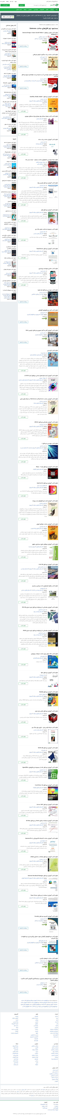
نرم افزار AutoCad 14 (38, 491)
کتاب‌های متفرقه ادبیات (6, 252)
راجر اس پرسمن (42, 292)
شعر (57, 1020)
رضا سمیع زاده (43, 424)
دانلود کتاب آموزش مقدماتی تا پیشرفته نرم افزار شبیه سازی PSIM (40, 630)
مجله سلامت (15, 1061)
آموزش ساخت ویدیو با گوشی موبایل (34, 276)
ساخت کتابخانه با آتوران (42, 848)
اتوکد (46, 576)
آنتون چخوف (7, 103)
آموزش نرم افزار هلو (38, 216)
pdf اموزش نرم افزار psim (34, 640)
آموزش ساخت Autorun (36, 108)
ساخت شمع (41, 362)
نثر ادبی (56, 1027)
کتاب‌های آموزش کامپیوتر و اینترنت (35, 448)
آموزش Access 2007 (28, 810)
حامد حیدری (43, 99)
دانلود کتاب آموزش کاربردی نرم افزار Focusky (46, 916)
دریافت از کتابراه (23, 46)
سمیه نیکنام (43, 961)
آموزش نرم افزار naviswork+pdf (35, 193)
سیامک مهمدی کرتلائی (41, 162)
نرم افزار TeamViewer (26, 255)
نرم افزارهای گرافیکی (36, 1004)
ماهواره (30, 733)
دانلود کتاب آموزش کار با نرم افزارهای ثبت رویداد (45, 501)
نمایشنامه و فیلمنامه (54, 1031)
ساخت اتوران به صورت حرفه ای (27, 532)
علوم (47, 9)
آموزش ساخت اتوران (38, 532)
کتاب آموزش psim (25, 640)
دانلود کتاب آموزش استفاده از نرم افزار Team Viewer (44, 895)
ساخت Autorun (39, 717)
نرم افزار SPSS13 (39, 430)
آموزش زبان (55, 1035)
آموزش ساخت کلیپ (26, 282)
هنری (37, 1062)
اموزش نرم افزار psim (32, 638)
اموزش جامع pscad (43, 619)
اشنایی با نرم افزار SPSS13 (37, 435)
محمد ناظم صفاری (42, 567)
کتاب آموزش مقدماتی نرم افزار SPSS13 (27, 430)
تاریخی (36, 1022)
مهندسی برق (42, 621)
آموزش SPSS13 (30, 432)
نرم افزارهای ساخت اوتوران (34, 106)
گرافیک (16, 1031)
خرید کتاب (45, 1108)
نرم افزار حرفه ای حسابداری (32, 554)
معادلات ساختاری (27, 866)
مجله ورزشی (15, 1055)
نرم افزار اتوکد (23, 574)
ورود (15, 1)
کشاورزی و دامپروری (34, 1037)
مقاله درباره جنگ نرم (34, 237)
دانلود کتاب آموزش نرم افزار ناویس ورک (47, 183)
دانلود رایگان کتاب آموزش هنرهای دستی (38, 360)
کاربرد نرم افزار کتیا (43, 391)
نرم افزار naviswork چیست (37, 191)
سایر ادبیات (55, 1037)
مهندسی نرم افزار (39, 294)
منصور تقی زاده (7, 75)
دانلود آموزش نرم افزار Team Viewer (26, 901)
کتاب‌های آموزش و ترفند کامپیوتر (36, 101)
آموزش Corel (35, 793)
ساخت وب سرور (36, 412)
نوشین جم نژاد (7, 194)
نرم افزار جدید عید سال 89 (35, 130)
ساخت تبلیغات (39, 662)
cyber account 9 (28, 552)
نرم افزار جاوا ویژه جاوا (28, 128)
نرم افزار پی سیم (43, 640)
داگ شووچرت (43, 588)
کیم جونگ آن (7, 262)
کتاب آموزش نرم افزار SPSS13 (40, 432)
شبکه (17, 1027)
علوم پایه (36, 1038)
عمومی (30, 9)
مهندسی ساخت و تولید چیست (29, 173)
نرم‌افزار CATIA (32, 389)
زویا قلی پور (7, 203)
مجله (25, 9)
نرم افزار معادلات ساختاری (37, 866)
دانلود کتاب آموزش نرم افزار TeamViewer (47, 249)
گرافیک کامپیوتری (39, 314)
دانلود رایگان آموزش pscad (38, 622)
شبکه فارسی (39, 733)
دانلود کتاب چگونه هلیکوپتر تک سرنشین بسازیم (45, 586)
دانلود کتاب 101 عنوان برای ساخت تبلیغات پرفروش (44, 654)
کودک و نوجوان (35, 1057)
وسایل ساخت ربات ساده (37, 147)
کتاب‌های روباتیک (7, 55)
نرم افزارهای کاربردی (31, 314)
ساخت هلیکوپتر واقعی (42, 599)
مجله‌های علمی (40, 164)
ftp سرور (40, 407)
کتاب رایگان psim (29, 644)
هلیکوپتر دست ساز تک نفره (41, 595)
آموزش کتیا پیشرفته (30, 387)
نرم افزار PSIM (39, 638)
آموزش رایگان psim (38, 644)
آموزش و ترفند (15, 1018)
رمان (57, 1018)
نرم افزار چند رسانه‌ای (39, 38)
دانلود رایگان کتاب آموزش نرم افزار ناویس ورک (33, 196)
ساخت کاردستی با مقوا (38, 364)
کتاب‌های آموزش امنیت (6, 118)
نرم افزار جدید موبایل (38, 131)
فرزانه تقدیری (7, 184)
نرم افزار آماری (22, 680)
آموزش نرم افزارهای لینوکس (25, 777)
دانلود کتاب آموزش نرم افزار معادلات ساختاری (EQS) (44, 857)
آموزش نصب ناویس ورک (27, 202)
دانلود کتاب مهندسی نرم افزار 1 (50, 443)
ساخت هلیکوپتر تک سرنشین (27, 594)
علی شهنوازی (43, 983)
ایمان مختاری (43, 446)
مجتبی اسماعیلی (42, 609)
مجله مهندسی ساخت (23, 171)
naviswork (29, 191)
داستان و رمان (55, 1072)
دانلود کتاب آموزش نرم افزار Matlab (48, 692)
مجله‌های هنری (33, 355)
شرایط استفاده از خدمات (53, 1110)
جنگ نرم (40, 237)
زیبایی (37, 1051)
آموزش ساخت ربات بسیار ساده (40, 151)
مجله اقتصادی (15, 1053)
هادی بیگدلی (7, 163)
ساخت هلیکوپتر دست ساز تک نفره (28, 597)
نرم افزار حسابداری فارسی (26, 218)
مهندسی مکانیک (54, 1053)
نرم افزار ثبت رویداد (29, 509)
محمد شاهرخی (43, 770)
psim (40, 646)
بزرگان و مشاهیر (35, 1046)
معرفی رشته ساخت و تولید (24, 167)
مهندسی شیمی (55, 1055)
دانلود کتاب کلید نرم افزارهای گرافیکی (48, 310)
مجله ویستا (43, 353)
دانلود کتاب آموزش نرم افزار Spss (49, 673)
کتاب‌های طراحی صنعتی (24, 380)
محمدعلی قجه (7, 282)
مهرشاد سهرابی (42, 378)
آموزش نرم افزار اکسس (29, 812)
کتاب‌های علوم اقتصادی (38, 658)
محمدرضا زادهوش (6, 214)
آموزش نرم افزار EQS (38, 864)
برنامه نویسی (15, 1022)
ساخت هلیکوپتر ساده (37, 594)
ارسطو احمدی (43, 841)
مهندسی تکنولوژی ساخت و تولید (32, 175)
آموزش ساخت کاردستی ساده (32, 362)
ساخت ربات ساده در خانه (36, 149)
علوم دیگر (36, 1040)
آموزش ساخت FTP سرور (33, 407)
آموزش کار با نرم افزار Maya (26, 475)
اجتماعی (36, 1027)
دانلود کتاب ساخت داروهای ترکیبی (49, 958)
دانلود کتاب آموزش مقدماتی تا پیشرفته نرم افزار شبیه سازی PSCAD (40, 607)
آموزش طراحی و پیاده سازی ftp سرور (36, 410)
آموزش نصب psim (23, 638)
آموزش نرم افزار (39, 578)
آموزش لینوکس (34, 777)
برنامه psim (44, 642)
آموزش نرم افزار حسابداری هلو (28, 216)
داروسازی (41, 962)
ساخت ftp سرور (43, 412)
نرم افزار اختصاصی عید (34, 124)
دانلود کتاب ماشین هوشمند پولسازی (48, 269)
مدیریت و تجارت (54, 1077)
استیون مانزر (43, 57)
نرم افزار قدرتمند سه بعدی (36, 473)
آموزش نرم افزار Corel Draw (36, 791)
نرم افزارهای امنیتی (53, 1006)
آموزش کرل (30, 793)
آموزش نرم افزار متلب (26, 757)
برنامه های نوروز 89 (25, 122)
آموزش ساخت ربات (27, 147)
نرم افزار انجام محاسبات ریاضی (36, 700)
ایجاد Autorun (32, 717)
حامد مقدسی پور (6, 117)
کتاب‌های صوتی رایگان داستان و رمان (6, 105)
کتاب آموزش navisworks (36, 194)
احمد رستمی (43, 142)
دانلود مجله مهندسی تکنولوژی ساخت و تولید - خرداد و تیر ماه (41, 160)
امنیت (17, 1020)
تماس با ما (2, 1)
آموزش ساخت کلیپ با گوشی (37, 278)
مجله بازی (16, 1049)
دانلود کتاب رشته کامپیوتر (39, 455)
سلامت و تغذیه (35, 1055)
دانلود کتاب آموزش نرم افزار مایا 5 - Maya (47, 467)
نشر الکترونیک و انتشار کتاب (52, 1)
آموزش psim (29, 642)
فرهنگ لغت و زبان (54, 1033)
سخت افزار (16, 1025)
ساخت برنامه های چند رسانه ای (40, 534)
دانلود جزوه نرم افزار (35, 457)
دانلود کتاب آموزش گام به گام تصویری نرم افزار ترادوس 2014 (42, 330)
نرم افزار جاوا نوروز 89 (38, 128)
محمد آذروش (7, 228)
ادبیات (51, 9)
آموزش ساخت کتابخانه (25, 846)
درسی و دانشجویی (34, 1035)
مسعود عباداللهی (42, 37)
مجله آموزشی (15, 1057)
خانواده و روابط (35, 1049)
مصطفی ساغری (42, 694)
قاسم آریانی (43, 823)
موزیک (27, 717)
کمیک (56, 1025)
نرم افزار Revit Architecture (36, 828)
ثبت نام (11, 1)
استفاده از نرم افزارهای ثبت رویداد (29, 514)
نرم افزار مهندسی (27, 80)
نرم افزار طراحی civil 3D (30, 576)
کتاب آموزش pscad (24, 617)
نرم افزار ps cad (31, 617)
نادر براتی (8, 144)
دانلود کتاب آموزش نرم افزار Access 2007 (47, 804)
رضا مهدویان (43, 312)
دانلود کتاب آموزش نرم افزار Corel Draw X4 (46, 785)
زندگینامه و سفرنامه (54, 1029)
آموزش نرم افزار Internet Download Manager (33, 883)
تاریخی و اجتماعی (54, 1075)
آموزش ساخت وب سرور (35, 408)
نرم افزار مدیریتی (39, 80)
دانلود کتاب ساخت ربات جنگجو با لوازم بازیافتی (45, 54)
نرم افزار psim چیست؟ (37, 642)
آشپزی (36, 1048)
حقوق (37, 1033)
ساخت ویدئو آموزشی (26, 278)
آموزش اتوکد (29, 574)
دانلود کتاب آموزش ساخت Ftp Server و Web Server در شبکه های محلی (39, 399)
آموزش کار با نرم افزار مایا (37, 475)
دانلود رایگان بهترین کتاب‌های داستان (7, 146)
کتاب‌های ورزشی (7, 274)
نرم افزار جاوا (42, 126)
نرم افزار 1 (40, 453)
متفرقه (36, 1064)
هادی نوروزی (43, 919)
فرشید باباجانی (43, 401)
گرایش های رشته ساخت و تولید (40, 169)
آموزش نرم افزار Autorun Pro (36, 846)
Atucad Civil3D (32, 578)
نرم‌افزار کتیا (38, 389)
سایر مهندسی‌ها (55, 1059)
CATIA (42, 389)
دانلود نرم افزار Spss (38, 680)
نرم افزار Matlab (26, 700)
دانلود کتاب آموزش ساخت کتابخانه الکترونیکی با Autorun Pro (41, 838)
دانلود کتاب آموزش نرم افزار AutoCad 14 (47, 483)
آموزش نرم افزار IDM (40, 885)
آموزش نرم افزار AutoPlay (37, 104)
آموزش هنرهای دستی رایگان (36, 358)
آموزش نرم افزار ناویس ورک (25, 200)
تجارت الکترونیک (15, 1023)
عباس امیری (43, 271)
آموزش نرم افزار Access (37, 810)
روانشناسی (36, 1025)
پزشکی (36, 1020)
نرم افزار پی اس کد (35, 621)
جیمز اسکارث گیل (6, 154)
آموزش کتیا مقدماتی (29, 385)
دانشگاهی (34, 294)
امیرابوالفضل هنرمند (6, 294)
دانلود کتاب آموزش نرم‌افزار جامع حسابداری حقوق (45, 544)
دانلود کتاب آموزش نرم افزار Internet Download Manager (43, 876)
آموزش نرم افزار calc (38, 775)
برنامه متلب (33, 757)
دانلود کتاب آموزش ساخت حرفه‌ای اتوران (47, 524)
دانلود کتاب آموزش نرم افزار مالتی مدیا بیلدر (46, 711)
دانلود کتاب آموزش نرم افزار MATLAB (48, 748)
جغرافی (36, 1023)
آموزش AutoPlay (28, 104)
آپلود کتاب (5, 5)
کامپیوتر (42, 9)
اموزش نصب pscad (35, 619)
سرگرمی (36, 1053)
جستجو (21, 5)
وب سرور (39, 414)
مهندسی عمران (55, 1048)
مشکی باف (43, 750)
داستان (56, 1016)
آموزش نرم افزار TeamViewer (36, 255)
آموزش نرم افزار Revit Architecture (34, 830)
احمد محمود (7, 94)
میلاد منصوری (43, 231)
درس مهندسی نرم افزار (36, 459)
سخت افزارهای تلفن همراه (26, 1004)
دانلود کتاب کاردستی (52, 350)
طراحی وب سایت (15, 1029)
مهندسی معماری (54, 1049)
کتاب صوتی (19, 9)
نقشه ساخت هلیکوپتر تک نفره (28, 595)
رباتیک (42, 59)
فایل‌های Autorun (43, 1002)
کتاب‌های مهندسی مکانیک (37, 590)
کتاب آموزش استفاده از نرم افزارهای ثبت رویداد (32, 512)
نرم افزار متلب (39, 757)
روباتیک (56, 1057)
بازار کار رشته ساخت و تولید (36, 167)
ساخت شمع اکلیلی (29, 364)
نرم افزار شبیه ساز (38, 615)
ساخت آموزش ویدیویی (36, 282)
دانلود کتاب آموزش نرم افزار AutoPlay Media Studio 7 (44, 97)
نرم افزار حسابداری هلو (36, 218)
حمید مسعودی (43, 859)
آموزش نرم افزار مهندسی (37, 574)
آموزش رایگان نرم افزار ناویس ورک (40, 202)
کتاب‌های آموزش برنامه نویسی (37, 528)
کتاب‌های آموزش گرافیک (38, 469)
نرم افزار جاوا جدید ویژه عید (33, 126)
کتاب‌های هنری (40, 355)
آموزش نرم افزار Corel (26, 791)
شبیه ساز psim (23, 642)
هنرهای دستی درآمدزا (25, 358)
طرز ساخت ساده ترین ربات (25, 149)
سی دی (45, 719)
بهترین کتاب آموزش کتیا (39, 385)
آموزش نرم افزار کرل (23, 793)
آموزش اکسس (22, 812)
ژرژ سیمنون (7, 173)
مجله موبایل (16, 1048)
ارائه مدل (31, 864)
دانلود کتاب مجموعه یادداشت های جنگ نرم (46, 229)
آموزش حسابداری (38, 550)
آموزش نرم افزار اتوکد (40, 576)
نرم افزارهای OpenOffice (29, 775)
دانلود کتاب (23, 111)
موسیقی (36, 1059)
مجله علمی (16, 1059)
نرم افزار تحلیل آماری (30, 680)
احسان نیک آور (7, 85)
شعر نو (56, 1022)
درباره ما (56, 1106)
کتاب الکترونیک (43, 1104)
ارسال (32, 1095)
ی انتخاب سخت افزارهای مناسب (29, 1006)
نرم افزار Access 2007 (39, 812)
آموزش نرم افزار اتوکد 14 (36, 493)
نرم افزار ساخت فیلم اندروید (32, 280)
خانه (57, 9)
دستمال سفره (42, 367)
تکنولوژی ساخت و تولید (42, 173)
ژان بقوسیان (43, 656)
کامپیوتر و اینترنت (14, 1033)
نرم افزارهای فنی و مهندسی (43, 1006)
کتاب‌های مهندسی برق (38, 611)
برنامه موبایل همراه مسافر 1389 (36, 122)
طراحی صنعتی (55, 1046)
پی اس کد (28, 619)
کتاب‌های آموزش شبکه (6, 43)
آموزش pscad (28, 621)
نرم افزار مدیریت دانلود (30, 885)
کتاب (18, 1091)
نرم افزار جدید (26, 130)
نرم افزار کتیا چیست (27, 383)
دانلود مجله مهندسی (39, 171)
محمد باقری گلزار (42, 940)
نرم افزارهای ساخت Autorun (43, 1000)
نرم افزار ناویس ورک (35, 200)
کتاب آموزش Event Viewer (36, 510)
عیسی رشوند (7, 42)
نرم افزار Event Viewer (37, 509)
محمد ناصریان (43, 185)
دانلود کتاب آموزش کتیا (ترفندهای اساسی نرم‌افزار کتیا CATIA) (41, 376)
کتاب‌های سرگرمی (7, 298)
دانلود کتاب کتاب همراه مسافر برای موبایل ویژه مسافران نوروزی (41, 116)
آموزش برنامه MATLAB (37, 756)
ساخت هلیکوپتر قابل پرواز (31, 599)
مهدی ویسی (7, 53)
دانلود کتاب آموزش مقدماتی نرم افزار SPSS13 (46, 422)
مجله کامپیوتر (15, 1046)
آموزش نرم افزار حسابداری (29, 550)
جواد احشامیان (43, 526)
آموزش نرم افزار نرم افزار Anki (31, 1000)
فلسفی (36, 1031)
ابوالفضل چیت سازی (41, 485)
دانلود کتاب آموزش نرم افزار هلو (49, 210)
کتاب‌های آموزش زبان (6, 229)
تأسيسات (34, 80)
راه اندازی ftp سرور (24, 410)
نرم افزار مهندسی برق (30, 615)
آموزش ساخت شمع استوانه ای (35, 366)
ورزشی (36, 1061)
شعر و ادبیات (55, 1070)
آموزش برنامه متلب (43, 759)
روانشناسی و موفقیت (53, 1074)
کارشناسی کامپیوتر (29, 455)
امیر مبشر (8, 273)
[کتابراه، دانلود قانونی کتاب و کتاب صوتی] (44, 43)
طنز (57, 1023)
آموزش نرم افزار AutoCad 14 (27, 491)
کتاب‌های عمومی (39, 118)
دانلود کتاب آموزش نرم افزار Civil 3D (48, 564)
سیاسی (36, 1029)
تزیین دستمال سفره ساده (33, 367)
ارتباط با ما (56, 1104)
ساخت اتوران (25, 106)
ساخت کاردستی (26, 360)
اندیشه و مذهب (35, 1018)
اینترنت (16, 1016)
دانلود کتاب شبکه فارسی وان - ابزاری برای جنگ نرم (45, 727)
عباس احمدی (43, 333)
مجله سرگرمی (15, 1051)
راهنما (7, 1)
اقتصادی (36, 1016)
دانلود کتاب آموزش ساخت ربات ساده (48, 139)
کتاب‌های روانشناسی (7, 69)
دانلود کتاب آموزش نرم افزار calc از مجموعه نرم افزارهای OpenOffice (40, 767)
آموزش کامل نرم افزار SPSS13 (37, 434)
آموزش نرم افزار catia (24, 389)
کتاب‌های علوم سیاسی (38, 233)
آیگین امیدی (43, 79)
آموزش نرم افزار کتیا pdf (37, 383)
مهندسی (36, 9)
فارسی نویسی (23, 717)
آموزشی (56, 1081)
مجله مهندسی (32, 171)
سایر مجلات (16, 1064)
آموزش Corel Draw (43, 793)
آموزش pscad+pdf (38, 617)
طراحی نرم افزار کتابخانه (31, 848)
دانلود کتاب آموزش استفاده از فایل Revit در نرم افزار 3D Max (42, 821)
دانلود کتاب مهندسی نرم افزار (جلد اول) (48, 290)
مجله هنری (16, 1062)
